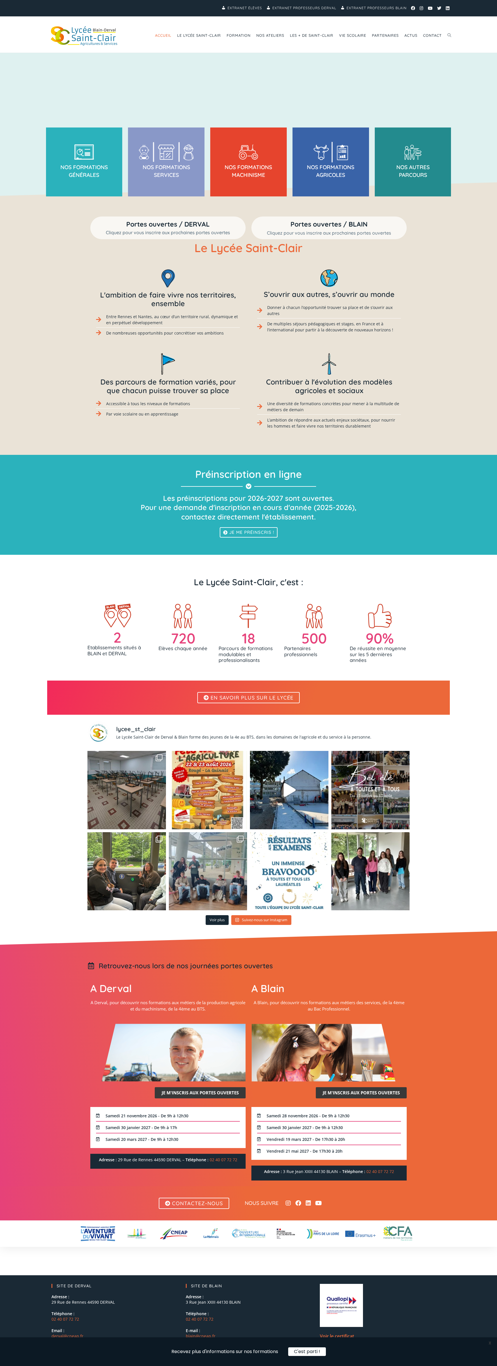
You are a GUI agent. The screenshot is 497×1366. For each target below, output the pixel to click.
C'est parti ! (307, 1351)
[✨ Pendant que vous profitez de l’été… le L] (126, 790)
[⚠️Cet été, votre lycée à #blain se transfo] (289, 790)
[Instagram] (288, 1203)
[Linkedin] (308, 1203)
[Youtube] (318, 1203)
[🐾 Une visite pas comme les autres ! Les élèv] (370, 871)
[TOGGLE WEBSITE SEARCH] (449, 35)
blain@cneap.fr (200, 1336)
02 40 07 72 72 (223, 1159)
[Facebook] (298, 1203)
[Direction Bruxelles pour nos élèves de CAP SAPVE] (126, 871)
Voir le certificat (337, 1336)
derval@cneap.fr (67, 1336)
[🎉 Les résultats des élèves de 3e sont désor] (289, 871)
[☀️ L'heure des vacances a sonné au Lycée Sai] (370, 790)
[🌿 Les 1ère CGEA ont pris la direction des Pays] (208, 871)
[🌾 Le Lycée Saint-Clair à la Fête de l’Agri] (208, 790)
